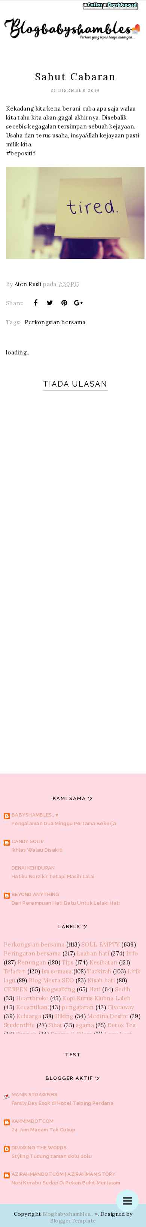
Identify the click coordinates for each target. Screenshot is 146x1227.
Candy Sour (28, 841)
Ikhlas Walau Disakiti (37, 850)
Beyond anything (36, 894)
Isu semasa (57, 971)
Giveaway (120, 1007)
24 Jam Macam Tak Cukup (44, 1130)
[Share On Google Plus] (79, 303)
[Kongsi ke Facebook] (36, 303)
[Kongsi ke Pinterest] (64, 303)
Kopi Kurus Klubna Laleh (96, 998)
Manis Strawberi (35, 1094)
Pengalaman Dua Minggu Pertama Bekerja (64, 823)
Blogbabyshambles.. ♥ (70, 1214)
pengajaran (78, 1007)
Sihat (55, 1025)
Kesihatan (103, 962)
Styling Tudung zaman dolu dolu (52, 1156)
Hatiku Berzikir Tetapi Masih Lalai (53, 876)
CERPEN (16, 989)
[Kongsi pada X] (50, 303)
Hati (95, 989)
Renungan (32, 962)
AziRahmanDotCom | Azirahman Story (64, 1174)
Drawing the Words (39, 1147)
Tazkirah (99, 971)
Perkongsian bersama (55, 322)
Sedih (123, 989)
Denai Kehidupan (33, 868)
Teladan (15, 971)
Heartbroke (32, 998)
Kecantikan (32, 1007)
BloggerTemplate (73, 1220)
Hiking (64, 1016)
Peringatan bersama (32, 953)
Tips (67, 962)
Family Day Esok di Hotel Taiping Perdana (62, 1103)
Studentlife (19, 1025)
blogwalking (58, 989)
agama (85, 1025)
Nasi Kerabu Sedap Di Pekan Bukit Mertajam (66, 1183)
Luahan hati (93, 953)
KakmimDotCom (33, 1121)
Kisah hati (101, 980)
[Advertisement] (73, 665)
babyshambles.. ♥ (35, 815)
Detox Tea (121, 1025)
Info (132, 953)
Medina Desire (107, 1016)
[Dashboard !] (120, 8)
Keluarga (28, 1016)
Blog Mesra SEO (51, 980)
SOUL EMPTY (100, 944)
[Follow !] (94, 8)
